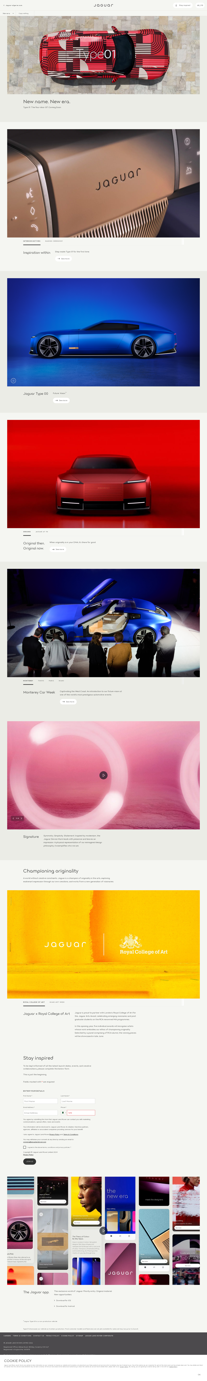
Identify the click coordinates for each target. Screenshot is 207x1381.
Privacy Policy (54, 1134)
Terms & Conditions (70, 1134)
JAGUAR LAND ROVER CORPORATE (99, 1336)
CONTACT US (38, 1336)
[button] (64, 1112)
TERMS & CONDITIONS (22, 1336)
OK (199, 1374)
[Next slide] (21, 818)
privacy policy (124, 1366)
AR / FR (200, 5)
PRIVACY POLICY (52, 1336)
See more (65, 258)
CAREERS (7, 1336)
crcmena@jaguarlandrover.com (34, 1142)
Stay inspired (184, 5)
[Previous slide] (13, 818)
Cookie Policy (173, 1366)
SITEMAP (79, 1336)
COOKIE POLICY (67, 1336)
